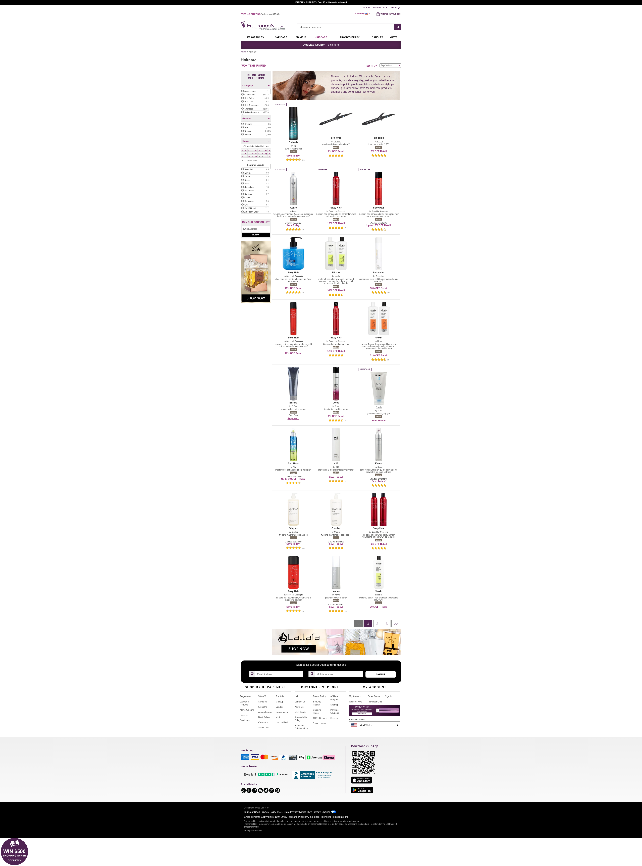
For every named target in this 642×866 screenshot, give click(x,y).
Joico (337, 406)
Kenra (294, 211)
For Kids (280, 696)
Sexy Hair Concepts (337, 211)
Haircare (321, 37)
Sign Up (256, 235)
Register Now (355, 701)
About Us (299, 707)
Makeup (301, 37)
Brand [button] (245, 141)
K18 (337, 467)
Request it (293, 418)
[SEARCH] (397, 27)
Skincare (281, 37)
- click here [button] (321, 44)
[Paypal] (283, 757)
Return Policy (319, 696)
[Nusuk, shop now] (256, 274)
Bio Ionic (337, 141)
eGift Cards (300, 712)
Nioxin (337, 276)
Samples (262, 701)
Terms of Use (251, 811)
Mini (278, 717)
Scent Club (263, 727)
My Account (355, 696)
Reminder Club (375, 701)
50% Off (262, 696)
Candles (280, 707)
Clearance (263, 722)
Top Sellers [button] (386, 65)
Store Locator (319, 723)
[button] (242, 150)
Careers (334, 718)
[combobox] (349, 27)
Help (393, 8)
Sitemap (334, 704)
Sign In (366, 8)
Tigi (294, 146)
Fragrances (255, 37)
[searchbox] (345, 27)
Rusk (380, 411)
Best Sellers (264, 717)
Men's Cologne (247, 710)
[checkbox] (255, 91)
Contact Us (300, 701)
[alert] (363, 14)
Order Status (380, 8)
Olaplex (295, 532)
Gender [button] (246, 118)
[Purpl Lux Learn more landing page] (374, 711)
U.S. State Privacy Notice (292, 811)
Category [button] (247, 85)
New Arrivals (282, 712)
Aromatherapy (265, 712)
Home (243, 51)
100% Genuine (320, 718)
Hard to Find (282, 722)
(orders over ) (260, 14)
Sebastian (380, 276)
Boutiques (245, 720)
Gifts (393, 37)
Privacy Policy (268, 811)
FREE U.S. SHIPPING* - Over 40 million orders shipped (321, 2)
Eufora (294, 406)
